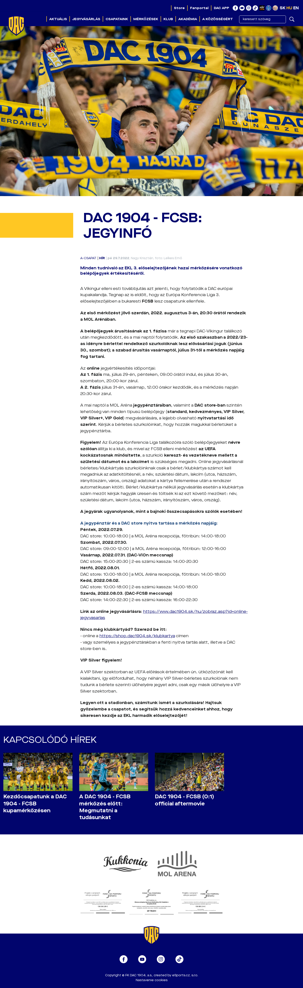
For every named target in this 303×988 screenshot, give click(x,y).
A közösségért (217, 19)
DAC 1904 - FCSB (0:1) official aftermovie (184, 800)
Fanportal (199, 8)
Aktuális (58, 19)
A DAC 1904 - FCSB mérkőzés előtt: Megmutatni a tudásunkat (104, 807)
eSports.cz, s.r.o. (185, 975)
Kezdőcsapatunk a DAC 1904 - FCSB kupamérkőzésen (35, 803)
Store (179, 8)
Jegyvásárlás (86, 19)
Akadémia (187, 19)
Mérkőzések (145, 19)
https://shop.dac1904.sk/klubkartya (137, 636)
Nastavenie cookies (151, 980)
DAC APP (221, 8)
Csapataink (117, 19)
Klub (168, 19)
